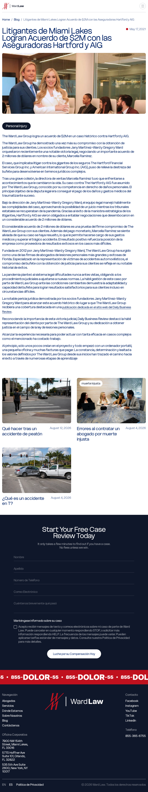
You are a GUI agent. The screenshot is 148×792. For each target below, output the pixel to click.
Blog (16, 19)
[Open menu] (143, 6)
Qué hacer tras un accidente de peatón (22, 431)
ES (11, 784)
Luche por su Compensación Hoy (74, 654)
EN (4, 784)
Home (6, 19)
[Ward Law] (13, 6)
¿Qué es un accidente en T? (23, 500)
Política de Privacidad (29, 784)
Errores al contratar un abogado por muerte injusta (98, 434)
